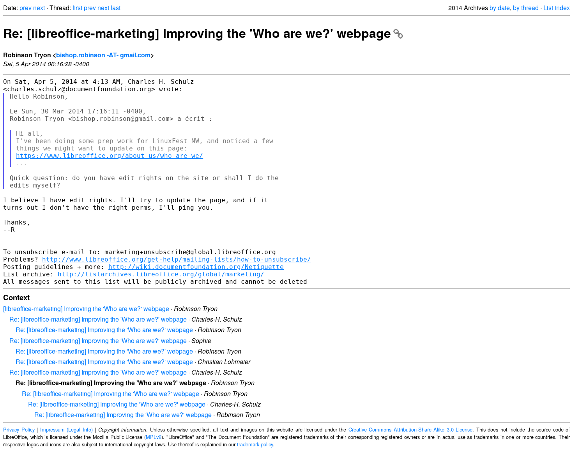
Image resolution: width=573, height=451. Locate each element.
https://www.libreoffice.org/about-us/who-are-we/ (109, 155)
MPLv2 (153, 436)
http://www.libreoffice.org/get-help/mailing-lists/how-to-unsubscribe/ (176, 259)
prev (25, 7)
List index (556, 7)
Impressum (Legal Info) (66, 429)
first (77, 7)
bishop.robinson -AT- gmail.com (103, 54)
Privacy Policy (19, 429)
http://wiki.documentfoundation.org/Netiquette (196, 267)
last (115, 7)
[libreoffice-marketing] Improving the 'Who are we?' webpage (86, 308)
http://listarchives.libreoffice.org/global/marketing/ (161, 274)
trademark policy (255, 444)
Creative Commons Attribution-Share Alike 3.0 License (410, 429)
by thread (526, 7)
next (39, 7)
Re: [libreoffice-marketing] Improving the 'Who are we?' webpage (197, 33)
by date (500, 7)
